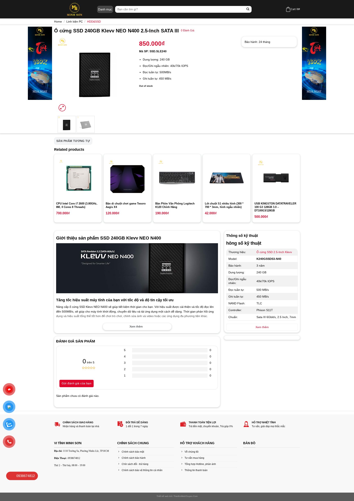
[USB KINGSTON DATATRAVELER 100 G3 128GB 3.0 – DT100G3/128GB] (276, 178)
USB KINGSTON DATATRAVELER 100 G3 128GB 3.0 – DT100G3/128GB (275, 207)
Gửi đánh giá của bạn (76, 383)
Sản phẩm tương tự (73, 141)
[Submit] (248, 9)
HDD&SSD (94, 21)
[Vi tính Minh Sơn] (74, 9)
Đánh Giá (187, 30)
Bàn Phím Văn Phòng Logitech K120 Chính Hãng (175, 205)
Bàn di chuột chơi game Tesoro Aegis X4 (126, 205)
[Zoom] (62, 107)
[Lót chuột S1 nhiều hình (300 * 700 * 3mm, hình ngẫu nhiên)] (226, 178)
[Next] (126, 74)
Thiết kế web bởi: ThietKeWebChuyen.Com (177, 496)
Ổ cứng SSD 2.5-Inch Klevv (274, 252)
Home (58, 21)
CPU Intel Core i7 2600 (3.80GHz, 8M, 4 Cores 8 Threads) (76, 205)
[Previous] (64, 74)
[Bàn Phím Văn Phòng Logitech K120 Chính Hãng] (177, 178)
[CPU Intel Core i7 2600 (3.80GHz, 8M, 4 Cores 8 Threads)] (77, 178)
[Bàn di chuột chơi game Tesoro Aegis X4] (127, 178)
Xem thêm (136, 326)
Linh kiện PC (74, 21)
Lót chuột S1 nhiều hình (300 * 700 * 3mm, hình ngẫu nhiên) (224, 205)
